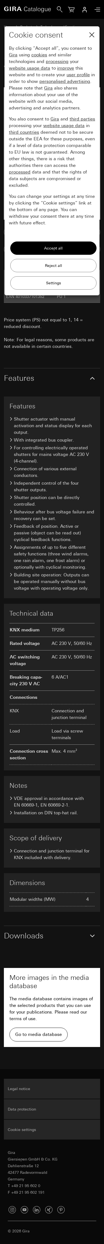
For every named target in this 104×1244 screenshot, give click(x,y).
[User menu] (84, 9)
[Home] (30, 9)
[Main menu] (96, 9)
